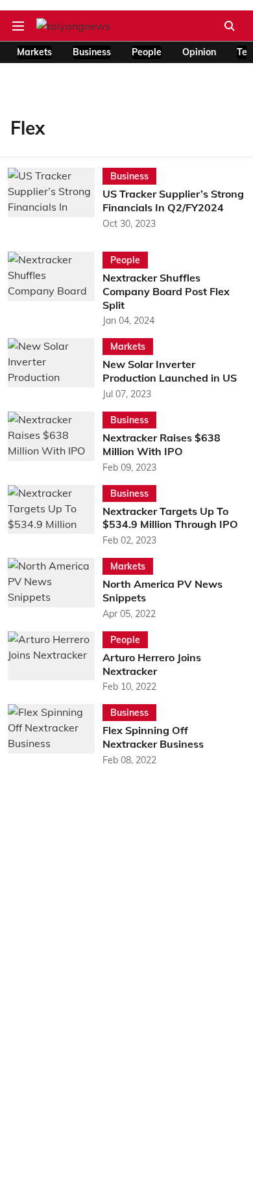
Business (92, 52)
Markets (34, 52)
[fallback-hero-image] (55, 199)
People (147, 52)
